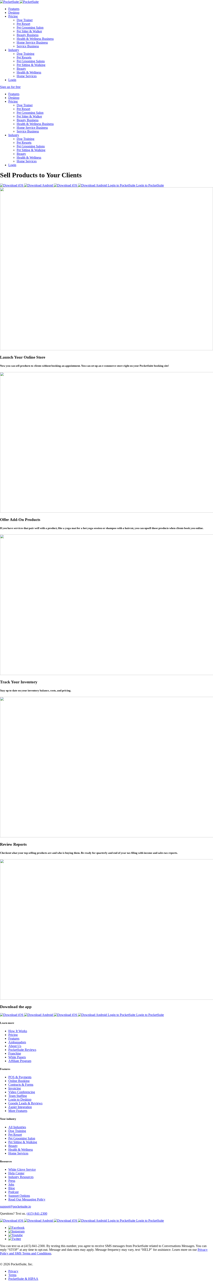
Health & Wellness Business (35, 38)
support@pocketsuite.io (15, 1206)
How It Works (17, 1031)
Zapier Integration (20, 1107)
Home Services (27, 76)
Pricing (13, 16)
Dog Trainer (25, 20)
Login (12, 80)
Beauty (21, 68)
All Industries (17, 1127)
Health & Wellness (29, 72)
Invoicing (14, 1088)
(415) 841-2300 (37, 1213)
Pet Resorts (24, 57)
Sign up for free (10, 87)
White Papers (17, 1057)
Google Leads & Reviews (25, 1103)
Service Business (28, 46)
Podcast (13, 1192)
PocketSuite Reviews (22, 1049)
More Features (17, 1110)
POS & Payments (19, 1077)
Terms (12, 1275)
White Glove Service (22, 1169)
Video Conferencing (21, 1092)
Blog (11, 1188)
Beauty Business (27, 35)
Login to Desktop (19, 1099)
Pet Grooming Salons (31, 61)
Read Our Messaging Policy (26, 1199)
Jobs (11, 1184)
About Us (14, 1046)
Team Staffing (17, 1096)
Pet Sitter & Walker (29, 31)
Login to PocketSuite (122, 185)
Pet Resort (23, 24)
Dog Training (25, 53)
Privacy (13, 1271)
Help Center (16, 1173)
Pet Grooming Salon (30, 27)
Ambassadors (17, 1042)
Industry (13, 50)
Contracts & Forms (20, 1084)
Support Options (19, 1195)
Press (11, 1180)
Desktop (13, 12)
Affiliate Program (19, 1061)
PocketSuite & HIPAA (23, 1278)
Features (13, 9)
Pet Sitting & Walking (31, 65)
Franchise (14, 1053)
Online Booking (19, 1081)
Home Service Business (32, 42)
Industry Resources (20, 1177)
